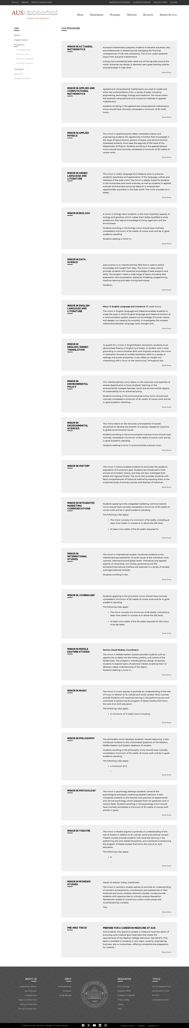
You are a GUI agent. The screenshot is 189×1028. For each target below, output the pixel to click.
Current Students (141, 2)
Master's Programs (25, 58)
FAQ (120, 1009)
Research (148, 14)
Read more (166, 72)
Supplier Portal (124, 991)
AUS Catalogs (123, 986)
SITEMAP (141, 1026)
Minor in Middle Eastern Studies (78, 650)
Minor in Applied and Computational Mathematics (81, 91)
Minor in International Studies (77, 556)
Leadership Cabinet (28, 986)
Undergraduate (23, 50)
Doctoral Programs (25, 63)
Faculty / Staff (160, 2)
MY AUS (15, 2)
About (80, 14)
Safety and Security (28, 1004)
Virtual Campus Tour (41, 2)
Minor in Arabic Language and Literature (77, 176)
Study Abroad (65, 995)
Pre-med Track (77, 927)
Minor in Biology (78, 213)
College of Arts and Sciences (38, 18)
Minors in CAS (22, 54)
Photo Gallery (123, 1000)
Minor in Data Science (76, 261)
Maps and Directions (28, 1000)
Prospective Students (119, 2)
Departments (97, 14)
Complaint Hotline (160, 1000)
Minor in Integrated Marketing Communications (81, 506)
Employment (31, 995)
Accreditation (31, 991)
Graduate (67, 991)
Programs (115, 14)
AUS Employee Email (161, 986)
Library (24, 2)
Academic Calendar (126, 995)
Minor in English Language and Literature (78, 308)
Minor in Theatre (78, 830)
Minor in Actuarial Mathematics (80, 48)
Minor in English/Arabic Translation (77, 347)
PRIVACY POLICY (128, 1026)
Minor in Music (77, 690)
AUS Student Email (160, 991)
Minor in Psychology (81, 790)
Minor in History (78, 466)
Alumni (173, 2)
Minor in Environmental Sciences (77, 425)
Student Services (168, 14)
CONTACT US (153, 1026)
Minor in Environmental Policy (77, 384)
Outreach (132, 14)
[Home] (34, 12)
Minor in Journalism (80, 595)
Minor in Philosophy (81, 738)
